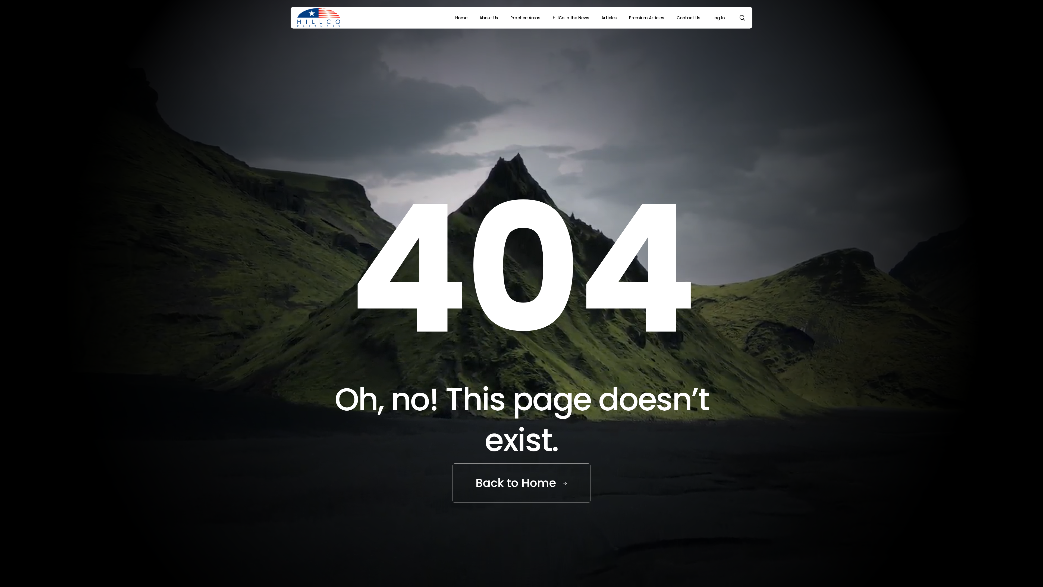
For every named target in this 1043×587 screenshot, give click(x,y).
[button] (521, 483)
